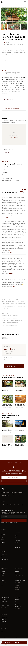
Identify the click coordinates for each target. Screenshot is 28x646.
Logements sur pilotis (7, 323)
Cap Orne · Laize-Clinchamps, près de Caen (10, 299)
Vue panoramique (5, 605)
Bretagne (17, 571)
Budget (3, 534)
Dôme (2, 578)
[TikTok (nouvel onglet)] (7, 505)
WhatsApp (3, 559)
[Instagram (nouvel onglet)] (3, 505)
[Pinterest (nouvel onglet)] (22, 505)
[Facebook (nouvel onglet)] (18, 505)
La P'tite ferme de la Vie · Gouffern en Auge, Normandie (13, 301)
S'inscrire (14, 520)
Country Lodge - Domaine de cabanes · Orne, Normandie (14, 306)
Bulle (2, 580)
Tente (2, 575)
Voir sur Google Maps (14, 137)
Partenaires (17, 547)
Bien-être (3, 624)
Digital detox (4, 626)
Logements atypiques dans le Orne (9, 316)
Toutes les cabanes (15, 315)
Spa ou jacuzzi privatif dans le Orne (10, 325)
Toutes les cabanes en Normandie (10, 108)
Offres (16, 542)
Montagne (17, 599)
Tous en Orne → (5, 308)
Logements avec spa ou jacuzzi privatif (10, 322)
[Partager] (25, 9)
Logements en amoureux (8, 320)
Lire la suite (8, 99)
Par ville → (17, 589)
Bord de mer (17, 597)
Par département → (18, 587)
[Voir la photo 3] (11, 27)
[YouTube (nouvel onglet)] (14, 505)
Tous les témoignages (14, 477)
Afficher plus (4, 582)
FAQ (2, 556)
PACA (16, 573)
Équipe (2, 542)
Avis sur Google (14, 481)
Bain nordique (4, 599)
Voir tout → (3, 585)
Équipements (4, 594)
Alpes (16, 601)
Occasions (4, 614)
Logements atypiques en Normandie (10, 318)
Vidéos (2, 539)
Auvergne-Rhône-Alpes (20, 580)
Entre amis (3, 621)
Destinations (18, 568)
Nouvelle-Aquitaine (19, 575)
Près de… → (17, 591)
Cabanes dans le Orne (6, 315)
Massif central (18, 606)
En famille (3, 619)
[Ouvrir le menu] (25, 2)
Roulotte (3, 573)
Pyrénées (17, 604)
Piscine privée (4, 601)
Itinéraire (7, 152)
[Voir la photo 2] (4, 27)
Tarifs (16, 535)
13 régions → (17, 585)
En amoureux (4, 617)
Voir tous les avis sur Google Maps (12, 290)
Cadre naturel (19, 594)
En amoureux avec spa (17, 320)
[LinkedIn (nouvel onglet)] (11, 505)
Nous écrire (4, 554)
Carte (2, 532)
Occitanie (17, 578)
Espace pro (17, 532)
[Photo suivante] (25, 16)
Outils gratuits (18, 545)
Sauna (2, 603)
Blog (2, 537)
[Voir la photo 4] (17, 27)
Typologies (4, 568)
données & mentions (13, 522)
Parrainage (17, 540)
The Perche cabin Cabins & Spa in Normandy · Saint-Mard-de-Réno (13, 304)
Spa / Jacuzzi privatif (5, 597)
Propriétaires (19, 530)
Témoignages (18, 537)
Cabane (3, 571)
